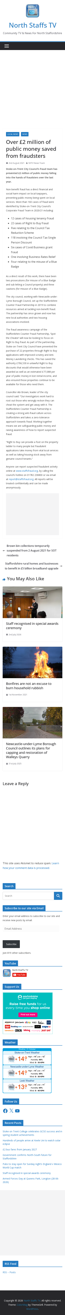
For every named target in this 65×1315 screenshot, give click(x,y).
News (24, 134)
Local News (12, 134)
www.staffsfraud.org (27, 470)
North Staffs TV (32, 25)
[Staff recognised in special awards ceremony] (32, 589)
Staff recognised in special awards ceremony (32, 625)
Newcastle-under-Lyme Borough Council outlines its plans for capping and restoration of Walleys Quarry (31, 750)
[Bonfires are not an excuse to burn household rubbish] (32, 649)
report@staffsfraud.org (21, 479)
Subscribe (11, 944)
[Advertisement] (32, 84)
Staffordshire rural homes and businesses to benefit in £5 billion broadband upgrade (31, 566)
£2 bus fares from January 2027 (20, 1149)
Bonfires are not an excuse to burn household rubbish (29, 685)
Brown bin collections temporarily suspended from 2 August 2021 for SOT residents (31, 550)
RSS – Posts (9, 1272)
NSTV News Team (36, 163)
